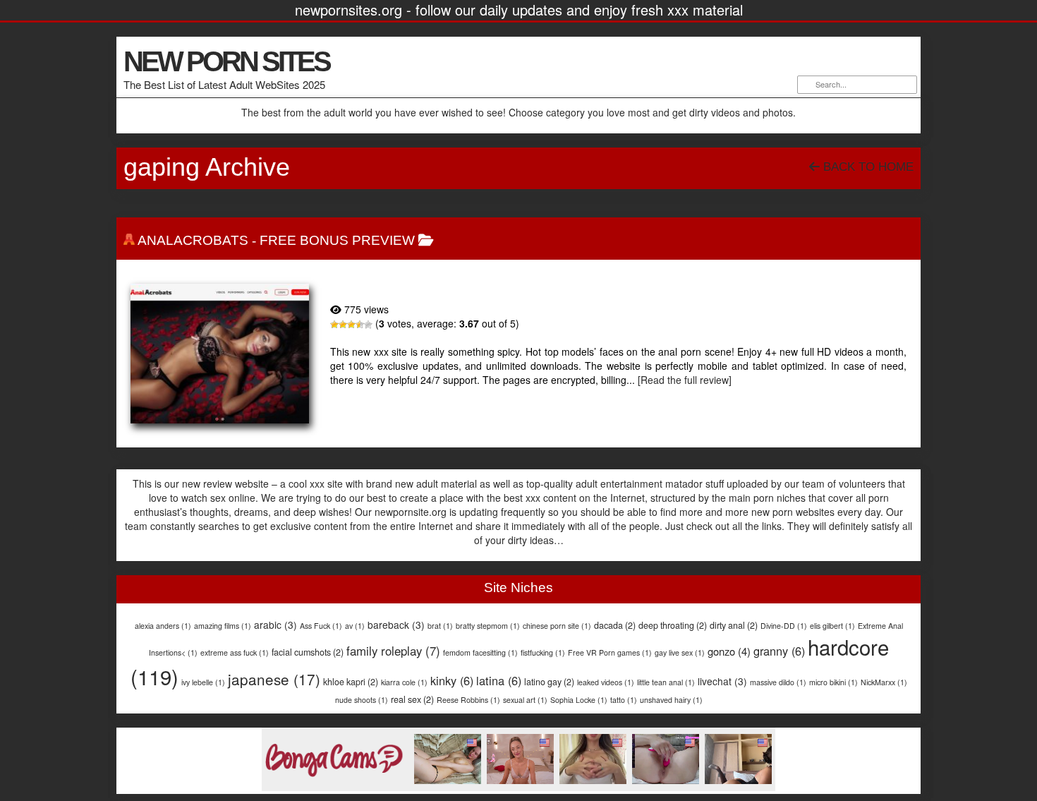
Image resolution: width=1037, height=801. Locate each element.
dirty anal (734, 625)
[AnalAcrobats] (220, 353)
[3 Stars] (351, 324)
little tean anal (666, 682)
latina (498, 680)
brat (440, 625)
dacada (615, 625)
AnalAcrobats (193, 240)
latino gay (549, 681)
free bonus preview (337, 240)
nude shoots (361, 699)
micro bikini (833, 682)
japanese (274, 678)
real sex (412, 699)
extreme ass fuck (234, 652)
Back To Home (867, 167)
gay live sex (680, 652)
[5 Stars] (368, 324)
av (355, 625)
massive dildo (778, 682)
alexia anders (163, 625)
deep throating (672, 625)
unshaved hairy (671, 699)
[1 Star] (334, 324)
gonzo (729, 651)
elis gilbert (832, 625)
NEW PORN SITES (226, 61)
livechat (722, 681)
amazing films (222, 625)
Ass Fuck (321, 625)
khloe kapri (350, 681)
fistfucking (543, 652)
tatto (623, 699)
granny (779, 650)
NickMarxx (884, 682)
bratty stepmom (488, 625)
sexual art (525, 699)
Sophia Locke (578, 699)
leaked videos (605, 682)
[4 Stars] (360, 324)
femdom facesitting (480, 652)
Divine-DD (783, 625)
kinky (451, 680)
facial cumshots (308, 652)
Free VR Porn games (610, 652)
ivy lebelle (203, 682)
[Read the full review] (685, 380)
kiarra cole (404, 682)
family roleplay (393, 650)
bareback (396, 625)
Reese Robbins (468, 699)
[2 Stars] (343, 324)
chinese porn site (557, 625)
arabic (275, 625)
